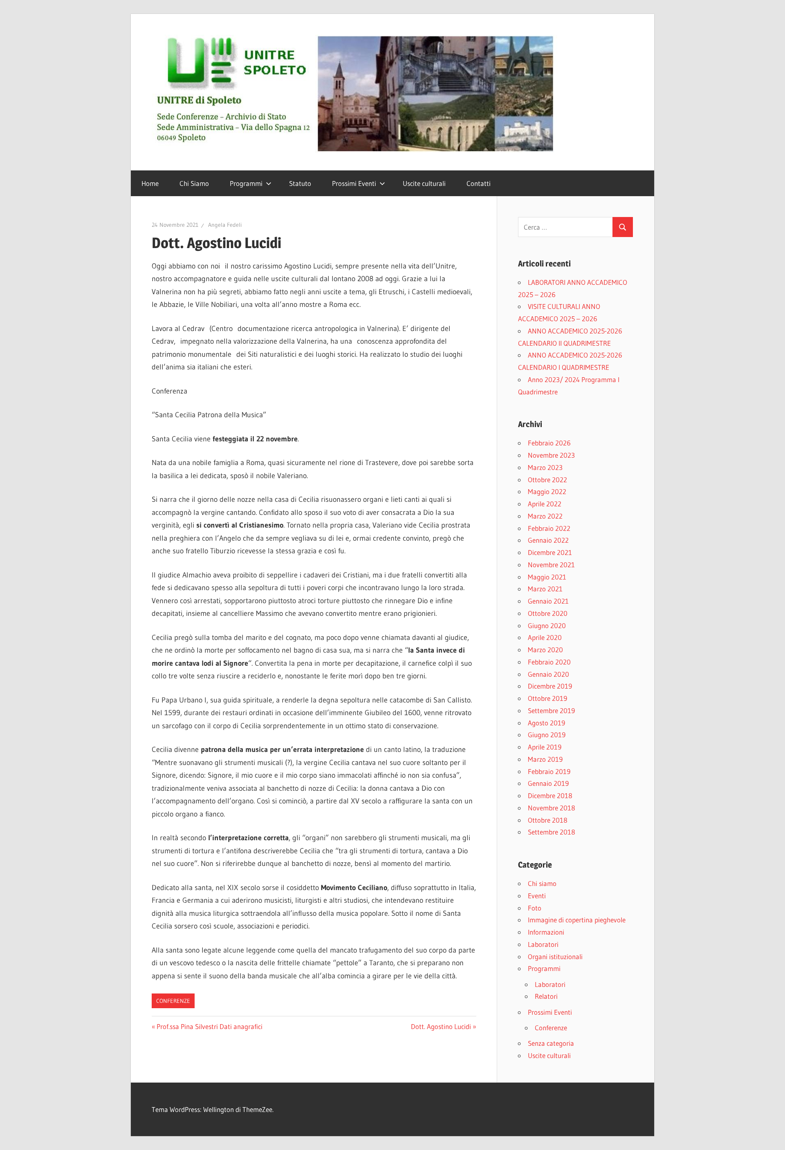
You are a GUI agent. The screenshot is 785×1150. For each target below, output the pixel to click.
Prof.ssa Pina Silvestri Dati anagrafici (209, 1026)
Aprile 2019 (544, 747)
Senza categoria (551, 1043)
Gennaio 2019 (548, 783)
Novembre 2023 (551, 455)
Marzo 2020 (545, 649)
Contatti (479, 183)
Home (150, 183)
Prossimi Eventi (354, 183)
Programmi (246, 183)
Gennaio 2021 (548, 601)
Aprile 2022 (544, 503)
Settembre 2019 (551, 710)
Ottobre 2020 (547, 613)
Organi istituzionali (555, 956)
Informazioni (546, 932)
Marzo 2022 (545, 516)
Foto (534, 908)
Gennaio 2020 (548, 674)
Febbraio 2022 (549, 528)
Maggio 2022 (547, 491)
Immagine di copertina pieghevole (577, 919)
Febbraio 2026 (549, 443)
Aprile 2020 (545, 637)
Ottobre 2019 (547, 698)
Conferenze (173, 1001)
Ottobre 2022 (547, 479)
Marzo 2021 (545, 588)
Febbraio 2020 (549, 662)
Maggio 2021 (547, 577)
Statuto (300, 183)
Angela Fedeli (225, 224)
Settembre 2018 (551, 832)
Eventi (537, 895)
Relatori (546, 996)
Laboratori (543, 944)
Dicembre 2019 (550, 686)
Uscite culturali (424, 183)
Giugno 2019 (546, 734)
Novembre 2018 (551, 807)
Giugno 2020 (547, 625)
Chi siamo (542, 883)
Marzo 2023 (545, 467)
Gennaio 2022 (548, 540)
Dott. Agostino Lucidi (441, 1026)
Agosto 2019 (546, 722)
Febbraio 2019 (549, 771)
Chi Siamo (194, 183)
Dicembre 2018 (550, 795)
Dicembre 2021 (550, 552)
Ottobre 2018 (547, 820)
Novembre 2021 (551, 564)
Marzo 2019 (545, 759)
